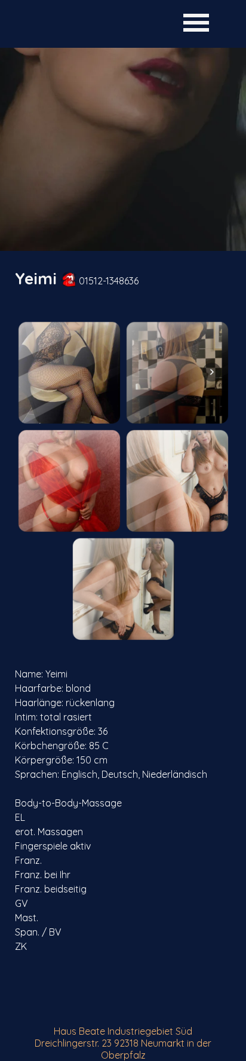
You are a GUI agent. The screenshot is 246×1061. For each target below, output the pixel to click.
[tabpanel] (123, 279)
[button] (69, 372)
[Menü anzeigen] (196, 22)
